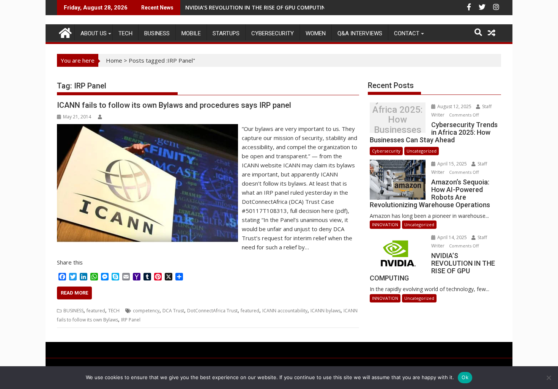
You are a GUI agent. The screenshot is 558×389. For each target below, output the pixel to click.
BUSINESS (157, 33)
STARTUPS (226, 33)
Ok (465, 377)
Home (114, 60)
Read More (74, 293)
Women (316, 33)
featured (96, 310)
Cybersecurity (272, 33)
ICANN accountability (284, 310)
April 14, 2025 (452, 237)
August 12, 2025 (454, 106)
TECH (125, 33)
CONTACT (406, 33)
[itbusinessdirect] (64, 31)
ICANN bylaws (325, 310)
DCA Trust (173, 310)
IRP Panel (130, 320)
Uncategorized (422, 151)
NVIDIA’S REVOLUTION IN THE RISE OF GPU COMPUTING (257, 7)
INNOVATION (385, 224)
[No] (548, 377)
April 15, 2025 (452, 164)
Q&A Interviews (359, 33)
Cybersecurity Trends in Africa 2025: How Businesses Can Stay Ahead (397, 120)
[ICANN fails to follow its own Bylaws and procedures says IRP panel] (147, 128)
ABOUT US (93, 33)
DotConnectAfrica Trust (212, 310)
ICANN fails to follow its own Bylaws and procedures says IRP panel (174, 105)
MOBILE (191, 33)
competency (146, 310)
